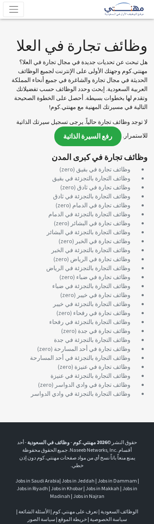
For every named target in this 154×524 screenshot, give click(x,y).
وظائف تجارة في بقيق (103, 169)
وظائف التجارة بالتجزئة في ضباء (91, 286)
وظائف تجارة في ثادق (103, 187)
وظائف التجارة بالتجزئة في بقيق (91, 178)
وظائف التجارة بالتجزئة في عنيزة (90, 376)
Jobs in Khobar (67, 488)
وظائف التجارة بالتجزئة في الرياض (88, 268)
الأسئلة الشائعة (34, 511)
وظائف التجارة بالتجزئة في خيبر (91, 304)
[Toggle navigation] (13, 9)
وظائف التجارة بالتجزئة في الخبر (90, 250)
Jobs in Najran (88, 496)
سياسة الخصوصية (108, 519)
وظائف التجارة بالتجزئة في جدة (92, 340)
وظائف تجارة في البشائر (100, 223)
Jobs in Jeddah (78, 480)
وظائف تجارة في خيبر (103, 295)
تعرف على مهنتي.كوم (75, 511)
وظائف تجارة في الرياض (100, 259)
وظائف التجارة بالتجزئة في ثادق (91, 196)
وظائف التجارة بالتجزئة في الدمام (89, 214)
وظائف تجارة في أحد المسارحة (92, 349)
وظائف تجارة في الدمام (101, 205)
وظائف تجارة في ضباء (103, 277)
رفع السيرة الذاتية (88, 136)
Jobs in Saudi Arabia (37, 480)
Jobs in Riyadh (32, 488)
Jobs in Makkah (102, 488)
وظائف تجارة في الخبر (102, 241)
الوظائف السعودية (119, 511)
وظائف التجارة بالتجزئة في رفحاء (89, 322)
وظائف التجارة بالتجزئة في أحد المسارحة (80, 358)
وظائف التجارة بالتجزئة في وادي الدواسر (80, 393)
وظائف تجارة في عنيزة (102, 367)
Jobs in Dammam (117, 480)
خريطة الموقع (72, 519)
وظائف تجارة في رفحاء (101, 313)
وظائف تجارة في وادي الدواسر (92, 385)
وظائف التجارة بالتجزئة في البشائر (88, 232)
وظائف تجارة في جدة (104, 331)
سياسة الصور (41, 519)
